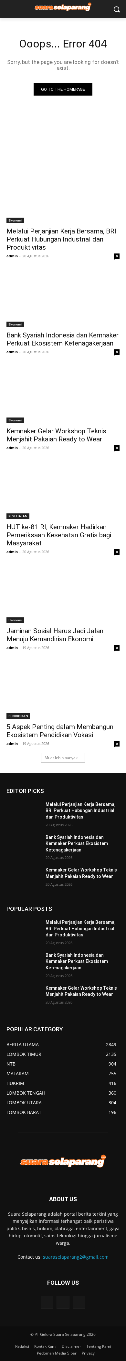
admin (12, 255)
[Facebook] (47, 1302)
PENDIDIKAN (18, 716)
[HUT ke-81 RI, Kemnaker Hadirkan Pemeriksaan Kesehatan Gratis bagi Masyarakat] (63, 490)
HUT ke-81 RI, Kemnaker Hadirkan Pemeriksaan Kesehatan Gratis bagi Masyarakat (58, 535)
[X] (63, 1302)
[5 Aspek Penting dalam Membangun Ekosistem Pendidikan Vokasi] (63, 690)
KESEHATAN (17, 516)
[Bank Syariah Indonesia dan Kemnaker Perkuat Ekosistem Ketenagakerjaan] (63, 299)
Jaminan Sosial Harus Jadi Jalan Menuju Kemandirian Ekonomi (54, 635)
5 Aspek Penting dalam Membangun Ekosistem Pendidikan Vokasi (59, 731)
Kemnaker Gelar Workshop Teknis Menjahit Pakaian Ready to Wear (56, 435)
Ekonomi (15, 220)
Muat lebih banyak (61, 757)
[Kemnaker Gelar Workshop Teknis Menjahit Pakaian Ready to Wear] (63, 394)
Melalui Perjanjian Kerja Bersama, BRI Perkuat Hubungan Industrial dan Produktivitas (61, 239)
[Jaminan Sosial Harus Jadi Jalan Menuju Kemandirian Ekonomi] (63, 594)
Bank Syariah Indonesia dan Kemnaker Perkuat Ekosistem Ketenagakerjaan (62, 339)
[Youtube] (79, 1302)
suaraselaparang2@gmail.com (76, 1257)
